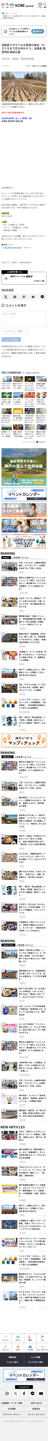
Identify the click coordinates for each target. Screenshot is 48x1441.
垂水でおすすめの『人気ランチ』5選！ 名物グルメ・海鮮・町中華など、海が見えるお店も (33, 874)
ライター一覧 (39, 280)
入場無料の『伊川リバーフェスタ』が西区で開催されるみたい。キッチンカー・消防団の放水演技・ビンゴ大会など (32, 926)
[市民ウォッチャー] (24, 532)
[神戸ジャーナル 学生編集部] (24, 548)
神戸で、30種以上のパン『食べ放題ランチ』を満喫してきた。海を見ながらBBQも (32, 672)
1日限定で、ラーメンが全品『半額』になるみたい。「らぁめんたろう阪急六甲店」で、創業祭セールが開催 (33, 655)
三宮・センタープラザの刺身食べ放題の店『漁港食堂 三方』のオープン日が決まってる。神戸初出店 (32, 1010)
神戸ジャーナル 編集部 (40, 66)
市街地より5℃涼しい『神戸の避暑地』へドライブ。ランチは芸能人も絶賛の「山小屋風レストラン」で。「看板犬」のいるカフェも (32, 821)
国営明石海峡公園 (28, 59)
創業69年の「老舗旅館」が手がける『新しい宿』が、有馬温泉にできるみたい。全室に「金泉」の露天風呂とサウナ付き (33, 638)
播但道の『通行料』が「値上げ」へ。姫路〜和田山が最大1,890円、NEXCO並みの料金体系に (33, 1113)
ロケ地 (30, 1349)
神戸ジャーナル (23, 1421)
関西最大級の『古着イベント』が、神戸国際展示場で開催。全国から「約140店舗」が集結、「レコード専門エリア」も (32, 620)
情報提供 (12, 1357)
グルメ (17, 1340)
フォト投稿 (35, 1357)
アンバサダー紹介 (35, 1362)
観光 (30, 1340)
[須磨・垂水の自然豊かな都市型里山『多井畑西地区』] (24, 486)
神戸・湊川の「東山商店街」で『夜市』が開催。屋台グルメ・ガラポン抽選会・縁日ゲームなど (32, 721)
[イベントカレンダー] (24, 501)
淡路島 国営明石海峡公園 (11, 248)
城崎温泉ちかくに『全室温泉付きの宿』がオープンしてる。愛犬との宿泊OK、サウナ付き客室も (32, 974)
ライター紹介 (12, 1362)
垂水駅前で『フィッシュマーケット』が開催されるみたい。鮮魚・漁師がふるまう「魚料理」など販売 (32, 801)
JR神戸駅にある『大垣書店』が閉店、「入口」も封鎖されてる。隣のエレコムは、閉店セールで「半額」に (33, 1066)
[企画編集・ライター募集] (24, 517)
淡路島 (16, 59)
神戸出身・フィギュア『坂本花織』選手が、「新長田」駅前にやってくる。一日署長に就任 (33, 1098)
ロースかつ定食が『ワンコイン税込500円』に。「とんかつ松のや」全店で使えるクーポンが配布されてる (32, 1028)
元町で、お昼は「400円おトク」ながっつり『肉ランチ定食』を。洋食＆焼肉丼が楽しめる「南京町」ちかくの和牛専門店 (32, 840)
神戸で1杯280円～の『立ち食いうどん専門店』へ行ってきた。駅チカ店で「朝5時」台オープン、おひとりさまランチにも (32, 992)
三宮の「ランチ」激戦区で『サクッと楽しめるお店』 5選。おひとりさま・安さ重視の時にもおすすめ (32, 602)
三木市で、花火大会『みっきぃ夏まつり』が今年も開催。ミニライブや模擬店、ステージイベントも (32, 908)
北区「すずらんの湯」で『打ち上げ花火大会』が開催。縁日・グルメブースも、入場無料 (32, 687)
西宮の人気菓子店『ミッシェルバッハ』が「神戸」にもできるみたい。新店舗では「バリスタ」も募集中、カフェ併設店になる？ (33, 583)
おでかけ (7, 59)
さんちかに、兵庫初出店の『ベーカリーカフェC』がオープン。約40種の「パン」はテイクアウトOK (33, 857)
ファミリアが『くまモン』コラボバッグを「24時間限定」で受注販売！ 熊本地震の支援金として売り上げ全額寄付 (32, 703)
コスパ (17, 1349)
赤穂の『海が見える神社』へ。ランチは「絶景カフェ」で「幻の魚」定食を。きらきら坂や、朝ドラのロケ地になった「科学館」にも (32, 956)
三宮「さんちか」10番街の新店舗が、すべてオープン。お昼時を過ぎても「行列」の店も (32, 565)
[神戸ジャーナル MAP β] (24, 747)
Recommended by (29, 442)
